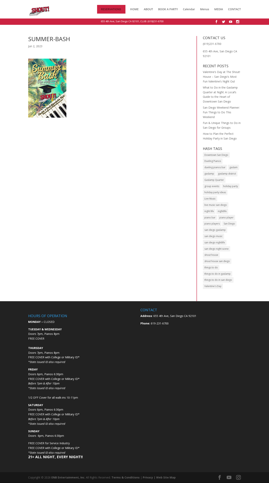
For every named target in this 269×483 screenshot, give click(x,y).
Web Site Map (166, 477)
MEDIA (218, 9)
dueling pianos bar (214, 167)
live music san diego (215, 205)
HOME (134, 9)
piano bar (209, 217)
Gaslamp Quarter (214, 180)
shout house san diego (217, 261)
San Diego (229, 223)
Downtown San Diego (216, 155)
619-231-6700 (159, 323)
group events (211, 186)
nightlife (222, 211)
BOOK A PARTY (168, 9)
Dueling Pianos (212, 161)
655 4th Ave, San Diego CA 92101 (120, 21)
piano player (226, 217)
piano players (212, 223)
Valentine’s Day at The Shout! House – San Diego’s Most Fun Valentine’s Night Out (221, 76)
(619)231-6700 (155, 21)
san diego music (213, 236)
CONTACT (234, 9)
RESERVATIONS (111, 9)
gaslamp (209, 173)
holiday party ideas (215, 192)
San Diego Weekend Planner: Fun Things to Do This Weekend (221, 112)
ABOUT (148, 9)
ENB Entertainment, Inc (67, 477)
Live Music (210, 198)
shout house (211, 255)
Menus (204, 9)
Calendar (189, 9)
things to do (211, 267)
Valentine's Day (212, 286)
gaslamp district (227, 173)
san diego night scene (216, 248)
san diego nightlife (214, 242)
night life (209, 211)
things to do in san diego (218, 280)
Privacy (148, 477)
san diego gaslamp (215, 230)
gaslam (233, 167)
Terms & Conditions (125, 477)
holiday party (230, 186)
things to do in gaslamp (217, 273)
